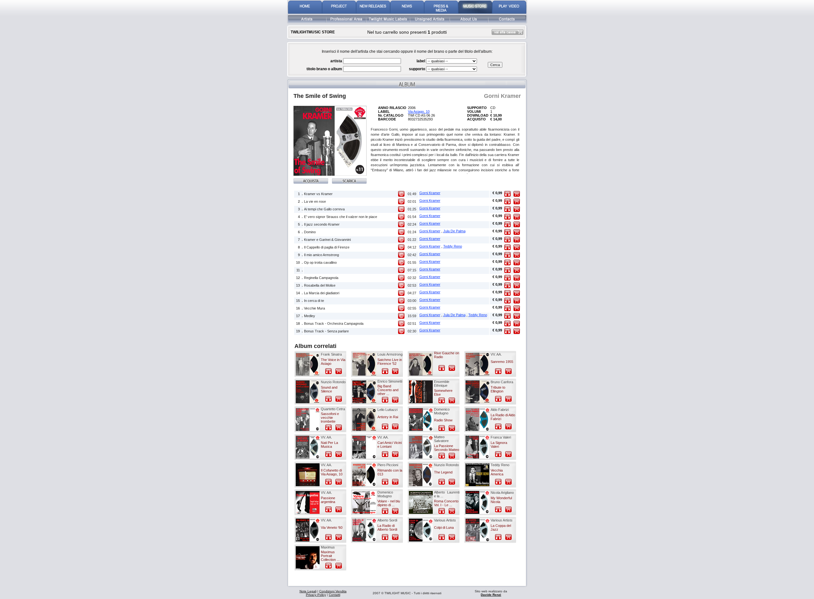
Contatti (334, 594)
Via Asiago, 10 (419, 111)
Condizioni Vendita (333, 591)
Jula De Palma (454, 231)
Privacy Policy (316, 594)
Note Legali (308, 591)
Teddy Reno (452, 246)
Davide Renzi (491, 594)
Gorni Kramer (429, 193)
